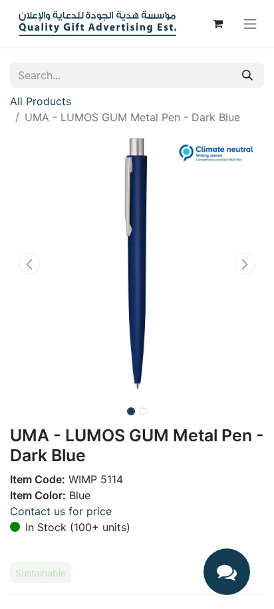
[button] (29, 263)
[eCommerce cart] (217, 23)
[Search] (247, 75)
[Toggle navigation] (250, 23)
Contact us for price (61, 511)
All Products (40, 101)
